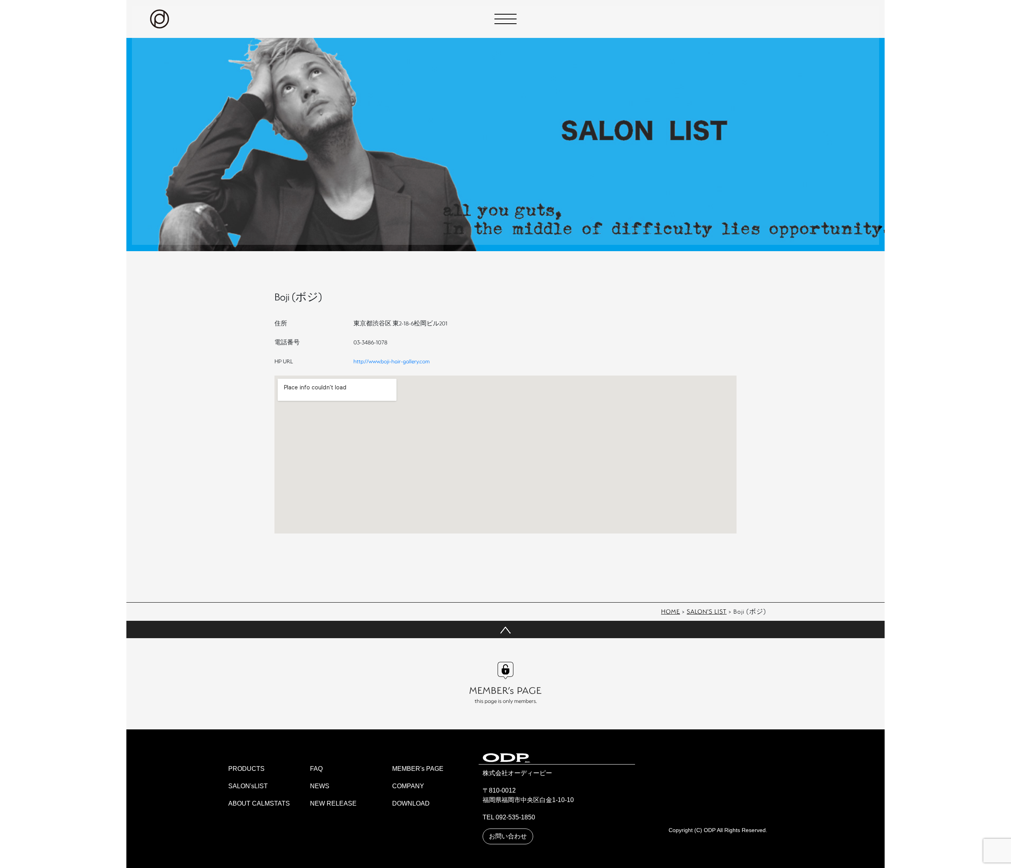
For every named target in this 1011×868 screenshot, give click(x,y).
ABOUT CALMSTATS (259, 803)
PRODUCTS (246, 768)
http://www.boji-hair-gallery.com (391, 361)
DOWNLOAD (411, 803)
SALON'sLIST (248, 786)
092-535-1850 (515, 817)
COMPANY (408, 786)
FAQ (316, 768)
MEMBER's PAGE (417, 768)
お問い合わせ (508, 836)
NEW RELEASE (333, 803)
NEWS (319, 786)
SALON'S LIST (707, 611)
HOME (670, 611)
